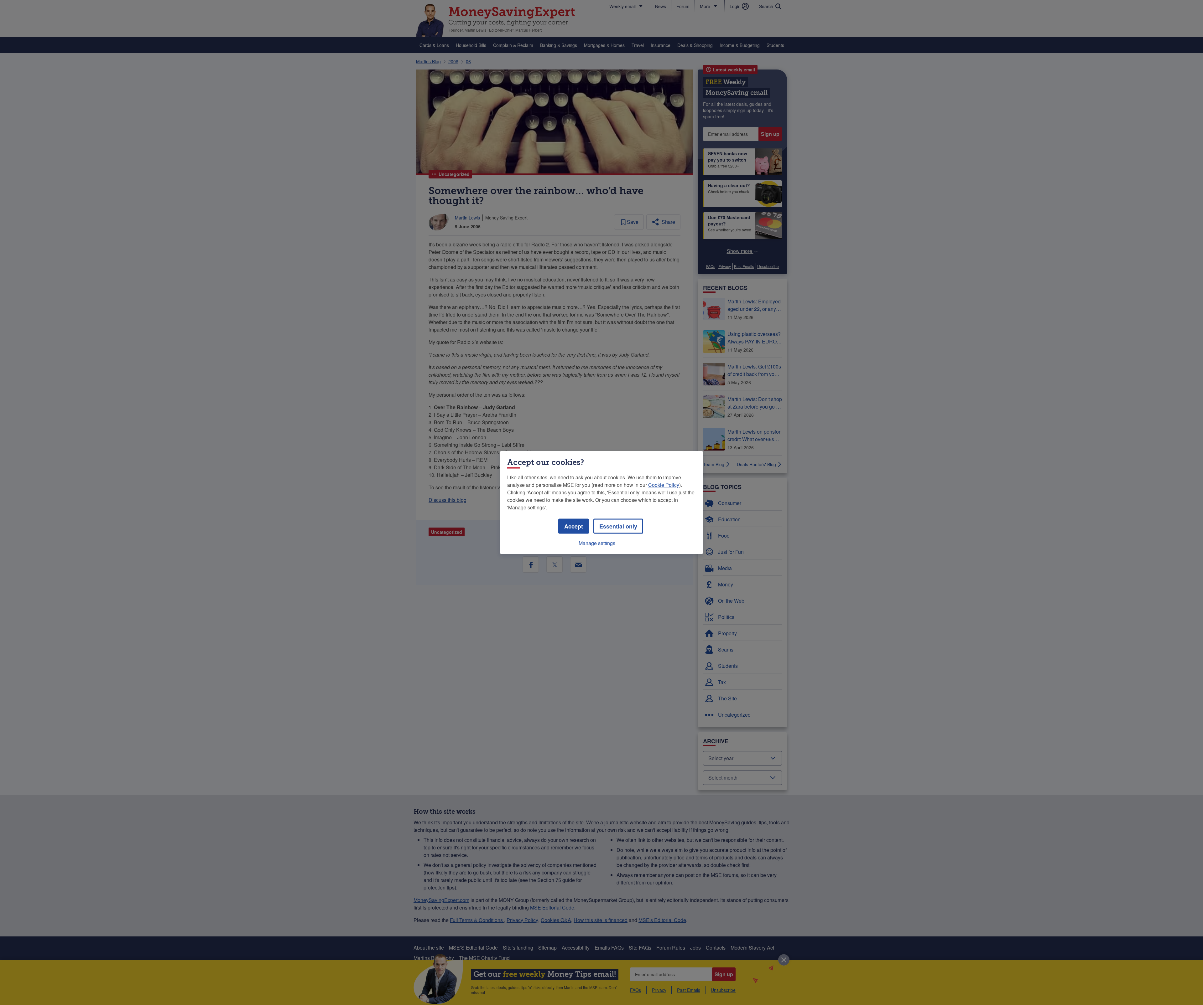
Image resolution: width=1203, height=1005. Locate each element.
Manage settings (597, 543)
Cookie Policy (663, 484)
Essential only (618, 526)
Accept (573, 526)
